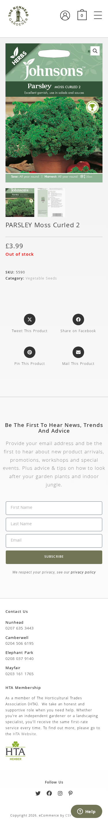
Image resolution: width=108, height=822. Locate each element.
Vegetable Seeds (41, 279)
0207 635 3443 (19, 628)
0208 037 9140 (19, 659)
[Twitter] (38, 794)
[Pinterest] (71, 794)
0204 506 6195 (19, 644)
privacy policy (83, 572)
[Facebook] (49, 794)
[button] (95, 50)
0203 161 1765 (19, 674)
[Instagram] (60, 794)
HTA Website (24, 734)
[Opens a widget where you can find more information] (86, 812)
